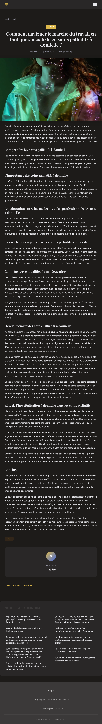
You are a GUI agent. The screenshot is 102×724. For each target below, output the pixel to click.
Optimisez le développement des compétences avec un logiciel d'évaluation (74, 629)
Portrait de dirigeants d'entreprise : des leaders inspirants (24, 629)
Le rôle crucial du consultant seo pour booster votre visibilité (72, 650)
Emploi (14, 19)
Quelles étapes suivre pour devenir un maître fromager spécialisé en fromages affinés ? (73, 640)
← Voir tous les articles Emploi (19, 585)
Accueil (6, 19)
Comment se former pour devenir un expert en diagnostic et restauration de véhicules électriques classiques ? (26, 640)
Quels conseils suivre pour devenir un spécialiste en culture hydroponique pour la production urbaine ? (26, 666)
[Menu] (95, 4)
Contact (59, 708)
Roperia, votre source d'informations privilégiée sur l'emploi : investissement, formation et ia (25, 619)
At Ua (51, 691)
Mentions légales (46, 708)
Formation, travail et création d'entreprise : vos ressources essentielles (75, 659)
